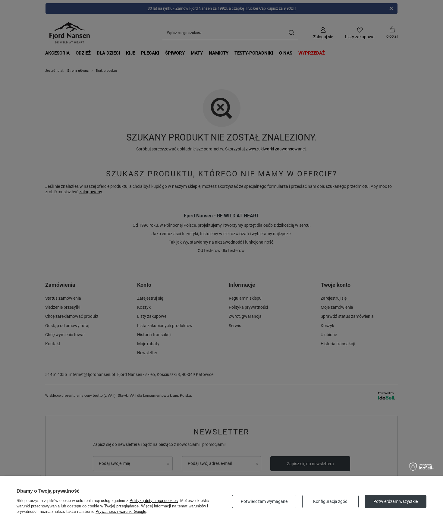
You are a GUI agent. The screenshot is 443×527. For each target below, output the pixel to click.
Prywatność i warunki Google (121, 511)
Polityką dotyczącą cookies (154, 500)
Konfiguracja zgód (330, 501)
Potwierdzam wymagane (264, 501)
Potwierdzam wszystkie (395, 501)
